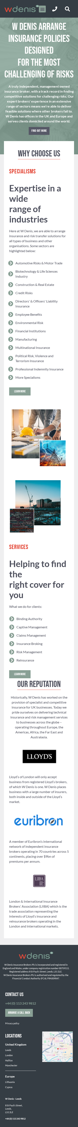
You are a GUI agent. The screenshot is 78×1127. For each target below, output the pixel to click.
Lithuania (10, 1082)
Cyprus (8, 1087)
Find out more (39, 131)
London (9, 1055)
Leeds (8, 1050)
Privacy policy (12, 1023)
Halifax (9, 1060)
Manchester (11, 1065)
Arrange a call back (19, 1013)
